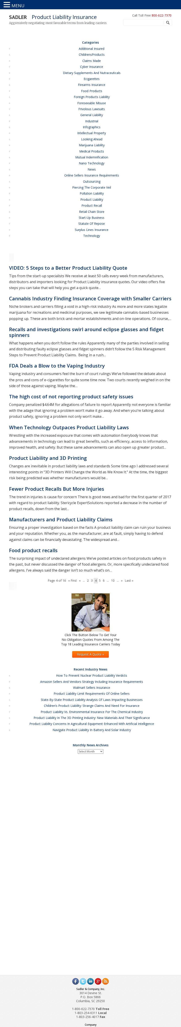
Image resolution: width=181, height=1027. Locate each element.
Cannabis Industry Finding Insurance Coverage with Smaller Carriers (90, 298)
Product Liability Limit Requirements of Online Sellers (92, 693)
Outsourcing (91, 181)
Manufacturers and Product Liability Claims (61, 519)
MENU (18, 6)
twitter (83, 981)
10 (113, 580)
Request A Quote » (90, 654)
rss (105, 981)
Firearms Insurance (91, 85)
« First (72, 580)
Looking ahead (91, 139)
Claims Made (91, 61)
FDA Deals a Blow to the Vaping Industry (57, 365)
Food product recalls (33, 550)
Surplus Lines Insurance (91, 230)
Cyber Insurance (91, 67)
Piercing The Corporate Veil (91, 187)
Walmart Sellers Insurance (91, 687)
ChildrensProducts (92, 54)
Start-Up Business (91, 217)
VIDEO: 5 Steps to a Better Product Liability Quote (68, 267)
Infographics (91, 127)
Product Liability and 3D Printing (48, 458)
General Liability (91, 115)
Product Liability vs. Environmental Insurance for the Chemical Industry (92, 712)
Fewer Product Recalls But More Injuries (56, 488)
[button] (7, 5)
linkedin (90, 981)
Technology (91, 236)
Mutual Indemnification (91, 157)
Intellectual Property (91, 133)
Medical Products (91, 151)
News (92, 169)
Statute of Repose (91, 223)
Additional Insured (91, 48)
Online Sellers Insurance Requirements (91, 175)
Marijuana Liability (92, 145)
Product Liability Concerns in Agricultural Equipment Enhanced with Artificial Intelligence (91, 724)
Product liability (91, 199)
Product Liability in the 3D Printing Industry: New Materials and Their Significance (92, 718)
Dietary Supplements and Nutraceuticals (92, 73)
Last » (129, 580)
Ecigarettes (92, 79)
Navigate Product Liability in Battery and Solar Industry (92, 730)
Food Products (91, 91)
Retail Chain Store (91, 212)
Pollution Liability (92, 193)
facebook (75, 981)
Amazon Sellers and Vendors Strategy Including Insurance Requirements (91, 682)
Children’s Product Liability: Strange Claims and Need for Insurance (92, 706)
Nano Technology (91, 163)
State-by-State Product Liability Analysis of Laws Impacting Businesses (92, 700)
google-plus (98, 981)
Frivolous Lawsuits (91, 109)
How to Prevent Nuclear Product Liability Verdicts (91, 675)
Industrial (91, 121)
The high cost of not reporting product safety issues (71, 396)
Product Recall (91, 205)
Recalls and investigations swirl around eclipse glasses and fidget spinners (86, 332)
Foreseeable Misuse (91, 103)
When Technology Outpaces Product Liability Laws (69, 427)
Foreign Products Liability (92, 97)
